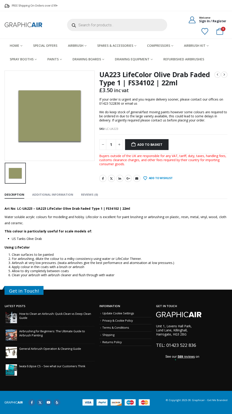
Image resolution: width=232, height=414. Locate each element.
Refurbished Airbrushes (183, 59)
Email (136, 178)
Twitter (111, 178)
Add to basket (149, 144)
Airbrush (75, 45)
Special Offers (45, 45)
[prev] (217, 74)
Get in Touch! (24, 291)
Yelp (56, 402)
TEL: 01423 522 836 (176, 345)
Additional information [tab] (52, 194)
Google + (128, 178)
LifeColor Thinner (128, 258)
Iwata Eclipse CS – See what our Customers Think (52, 366)
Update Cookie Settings (118, 313)
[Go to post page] (11, 317)
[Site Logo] (24, 24)
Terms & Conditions (115, 328)
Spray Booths (22, 59)
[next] (224, 74)
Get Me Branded (216, 400)
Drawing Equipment (132, 59)
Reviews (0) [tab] (89, 194)
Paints (53, 59)
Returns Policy (112, 342)
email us (131, 103)
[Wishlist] (205, 31)
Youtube (48, 402)
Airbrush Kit (194, 45)
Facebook (102, 178)
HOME (14, 45)
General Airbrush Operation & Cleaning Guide (50, 349)
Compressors (158, 45)
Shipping (108, 335)
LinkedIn (119, 178)
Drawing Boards (86, 59)
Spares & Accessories (115, 45)
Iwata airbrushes (70, 263)
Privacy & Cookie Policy (117, 321)
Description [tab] (14, 194)
